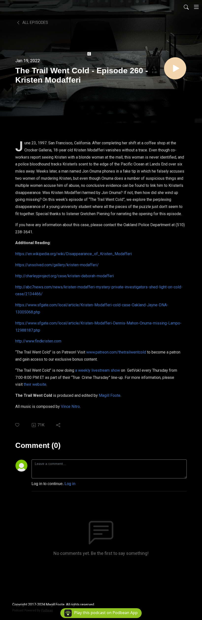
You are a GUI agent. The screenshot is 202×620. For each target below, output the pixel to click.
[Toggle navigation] (196, 7)
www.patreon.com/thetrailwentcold (116, 352)
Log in (70, 484)
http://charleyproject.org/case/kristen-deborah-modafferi (64, 276)
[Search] (186, 7)
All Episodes (34, 22)
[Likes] (17, 425)
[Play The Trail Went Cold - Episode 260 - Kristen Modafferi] (175, 68)
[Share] (58, 425)
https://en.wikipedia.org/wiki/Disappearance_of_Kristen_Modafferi (73, 253)
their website (35, 384)
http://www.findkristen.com (38, 341)
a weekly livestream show (97, 370)
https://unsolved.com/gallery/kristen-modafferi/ (57, 265)
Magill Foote (109, 395)
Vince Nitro (70, 406)
